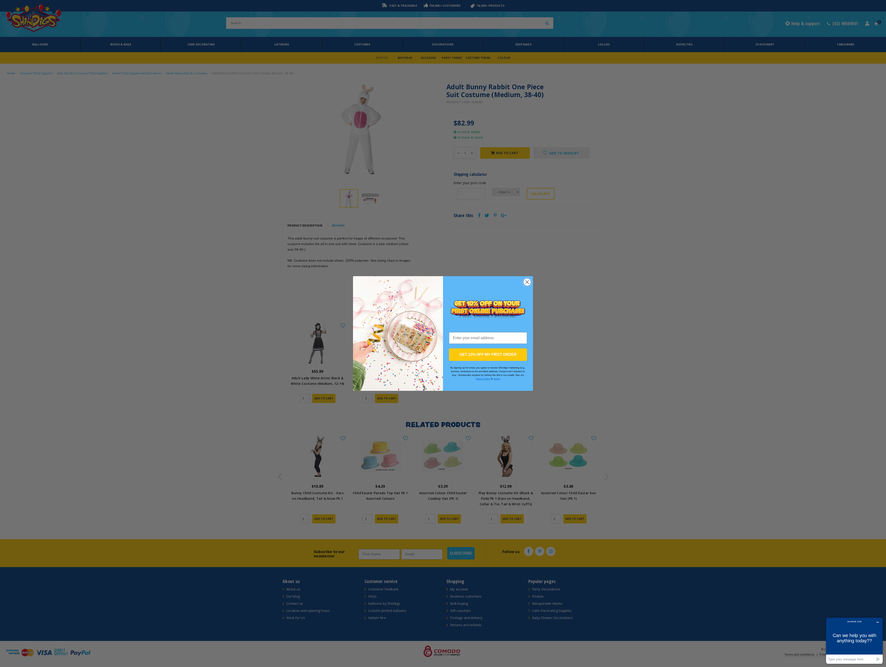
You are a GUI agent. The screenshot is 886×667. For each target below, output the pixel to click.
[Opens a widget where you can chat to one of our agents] (854, 640)
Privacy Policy (483, 378)
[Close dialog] (527, 282)
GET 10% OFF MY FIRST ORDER (488, 354)
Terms (496, 378)
